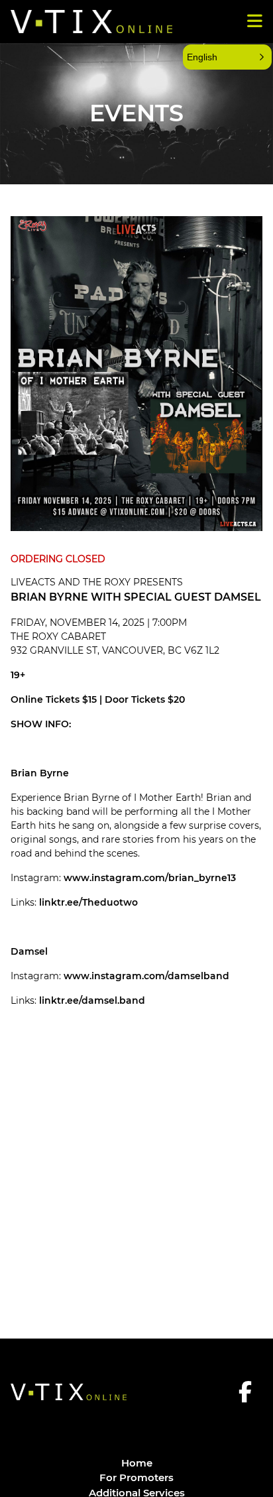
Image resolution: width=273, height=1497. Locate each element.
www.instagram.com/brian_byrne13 (150, 878)
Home (136, 1463)
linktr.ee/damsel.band (92, 1000)
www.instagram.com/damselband (146, 976)
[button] (227, 57)
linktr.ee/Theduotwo (88, 902)
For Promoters (136, 1477)
